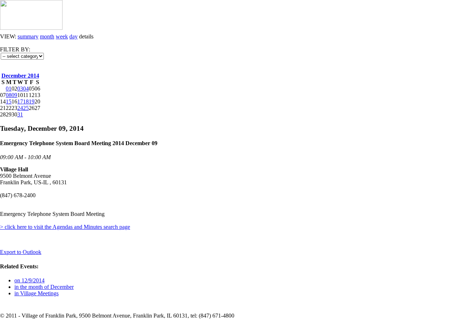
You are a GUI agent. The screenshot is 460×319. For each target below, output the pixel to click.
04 (26, 88)
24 (20, 108)
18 (26, 101)
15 (9, 101)
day (73, 36)
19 (31, 101)
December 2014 (20, 76)
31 (20, 114)
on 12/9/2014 (29, 280)
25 (26, 108)
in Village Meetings (36, 293)
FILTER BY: (15, 49)
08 (9, 95)
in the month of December (44, 287)
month (47, 36)
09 (14, 95)
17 (20, 101)
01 (9, 88)
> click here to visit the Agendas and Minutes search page (65, 227)
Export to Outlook (20, 252)
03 (20, 88)
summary (28, 36)
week (62, 36)
